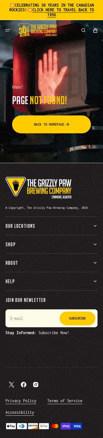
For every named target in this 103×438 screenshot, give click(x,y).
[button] (8, 30)
